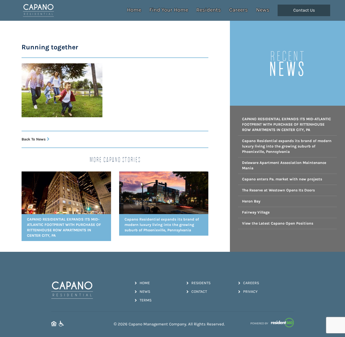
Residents (208, 10)
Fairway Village (256, 212)
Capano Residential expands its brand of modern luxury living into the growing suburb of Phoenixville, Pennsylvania (287, 146)
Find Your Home (168, 10)
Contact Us (304, 10)
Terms (145, 300)
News (263, 10)
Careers (238, 10)
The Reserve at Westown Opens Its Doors (278, 190)
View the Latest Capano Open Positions (277, 223)
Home (134, 10)
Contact (199, 292)
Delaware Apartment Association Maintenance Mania (284, 165)
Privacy (250, 292)
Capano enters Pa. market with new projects (282, 179)
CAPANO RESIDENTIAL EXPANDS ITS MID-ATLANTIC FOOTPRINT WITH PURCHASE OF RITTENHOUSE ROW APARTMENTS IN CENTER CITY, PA (286, 124)
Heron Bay (251, 201)
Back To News (34, 139)
